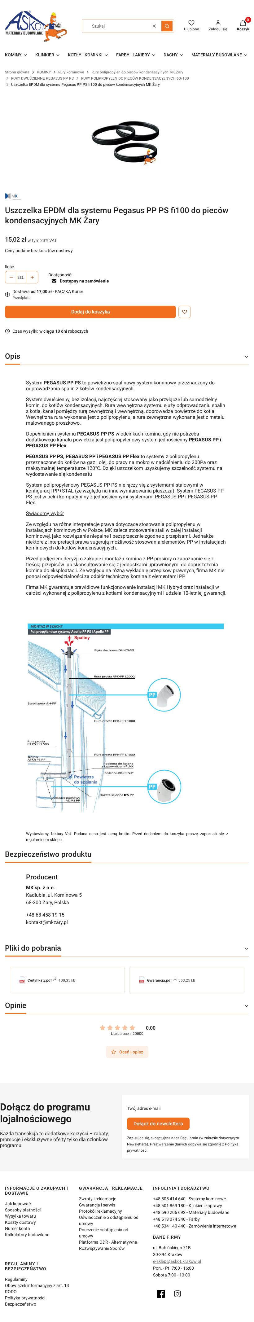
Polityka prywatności (25, 1297)
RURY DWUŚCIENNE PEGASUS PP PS (42, 78)
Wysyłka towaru (20, 1216)
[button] (167, 26)
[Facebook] (161, 1294)
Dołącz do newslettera (158, 1124)
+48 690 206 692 (169, 1212)
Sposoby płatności (23, 1209)
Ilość (9, 266)
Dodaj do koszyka (90, 312)
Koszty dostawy (20, 1222)
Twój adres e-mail (143, 1108)
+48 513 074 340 (169, 1219)
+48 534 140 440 (169, 1226)
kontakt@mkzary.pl (47, 922)
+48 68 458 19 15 (45, 915)
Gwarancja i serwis (97, 1204)
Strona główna (17, 72)
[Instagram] (177, 1294)
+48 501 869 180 (169, 1205)
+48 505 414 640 (169, 1198)
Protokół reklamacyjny (100, 1211)
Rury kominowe (71, 72)
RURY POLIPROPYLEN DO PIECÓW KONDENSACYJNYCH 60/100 (135, 78)
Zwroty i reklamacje (97, 1198)
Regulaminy (16, 1279)
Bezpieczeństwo (20, 1304)
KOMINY (44, 72)
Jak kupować (18, 1203)
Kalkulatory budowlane (27, 1234)
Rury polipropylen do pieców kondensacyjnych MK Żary (137, 72)
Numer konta (17, 1228)
